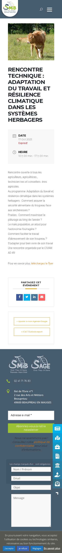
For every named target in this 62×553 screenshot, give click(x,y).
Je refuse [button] (23, 548)
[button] (57, 493)
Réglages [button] (37, 548)
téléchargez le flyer (42, 263)
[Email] (42, 297)
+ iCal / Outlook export (32, 331)
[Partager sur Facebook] (19, 297)
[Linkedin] (34, 297)
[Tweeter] (27, 297)
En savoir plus (52, 548)
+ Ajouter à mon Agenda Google (32, 321)
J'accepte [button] (9, 548)
